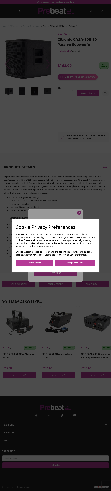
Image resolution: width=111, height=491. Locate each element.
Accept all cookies (75, 263)
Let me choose (34, 263)
